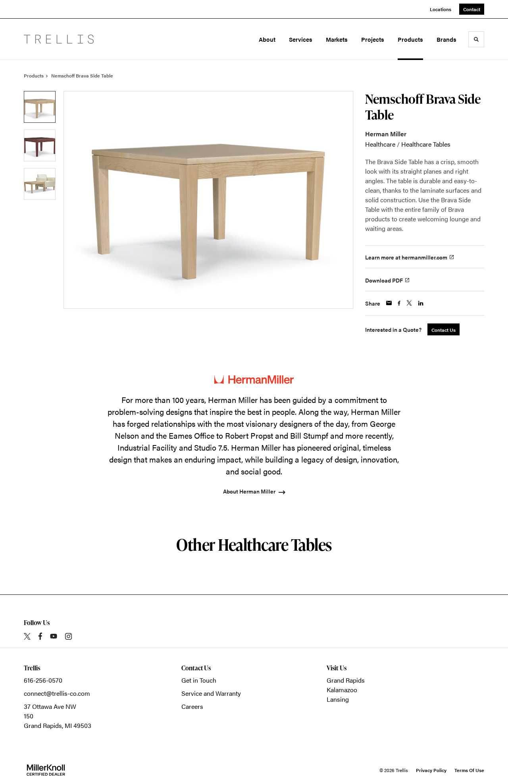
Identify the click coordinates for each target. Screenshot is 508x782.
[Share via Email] (389, 303)
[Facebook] (40, 636)
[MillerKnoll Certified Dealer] (46, 770)
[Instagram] (68, 636)
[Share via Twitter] (409, 303)
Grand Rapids (346, 680)
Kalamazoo (342, 689)
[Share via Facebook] (399, 303)
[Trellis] (59, 39)
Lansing (338, 699)
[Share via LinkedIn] (420, 303)
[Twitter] (27, 636)
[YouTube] (53, 636)
